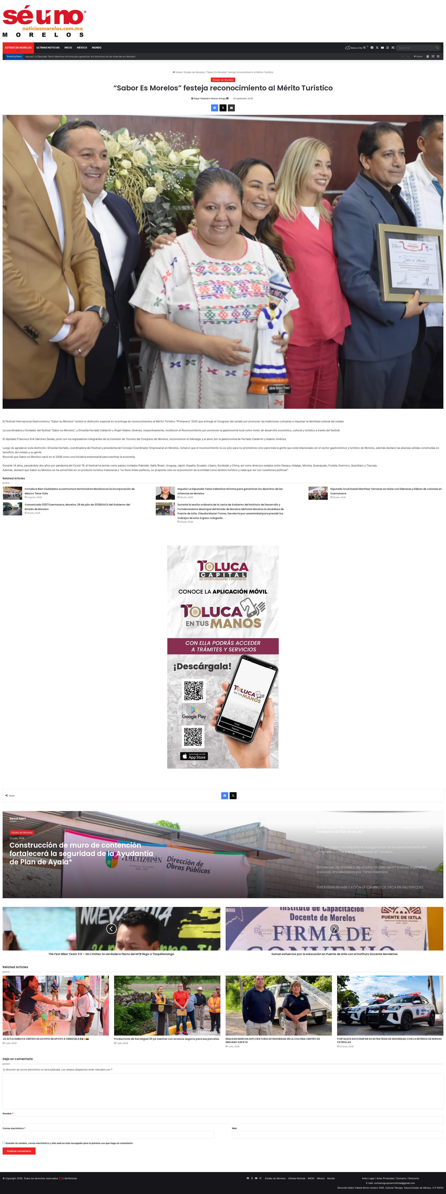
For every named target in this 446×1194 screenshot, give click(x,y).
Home (178, 72)
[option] (223, 854)
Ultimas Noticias (48, 47)
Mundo (96, 47)
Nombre (8, 1113)
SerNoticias (70, 1178)
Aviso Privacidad (385, 1178)
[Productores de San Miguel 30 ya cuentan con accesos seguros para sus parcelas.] (167, 1006)
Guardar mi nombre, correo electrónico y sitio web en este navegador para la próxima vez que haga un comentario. (69, 1143)
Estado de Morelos (18, 47)
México (82, 47)
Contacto (401, 1178)
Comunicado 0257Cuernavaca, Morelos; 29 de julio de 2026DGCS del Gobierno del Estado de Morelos (81, 56)
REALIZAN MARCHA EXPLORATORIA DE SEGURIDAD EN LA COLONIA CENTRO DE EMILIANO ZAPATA (273, 1040)
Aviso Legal (368, 1178)
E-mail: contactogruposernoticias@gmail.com (390, 1183)
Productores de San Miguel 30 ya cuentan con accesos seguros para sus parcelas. (167, 1039)
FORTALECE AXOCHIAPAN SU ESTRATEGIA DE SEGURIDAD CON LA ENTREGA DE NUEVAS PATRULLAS (389, 1040)
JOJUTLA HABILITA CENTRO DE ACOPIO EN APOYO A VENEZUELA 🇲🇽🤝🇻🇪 (46, 1039)
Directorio (413, 1178)
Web (234, 1128)
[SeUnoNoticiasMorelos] (44, 21)
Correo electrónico (14, 1128)
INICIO (68, 47)
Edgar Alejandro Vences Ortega (210, 98)
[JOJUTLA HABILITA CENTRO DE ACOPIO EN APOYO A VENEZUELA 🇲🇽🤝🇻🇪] (56, 1006)
